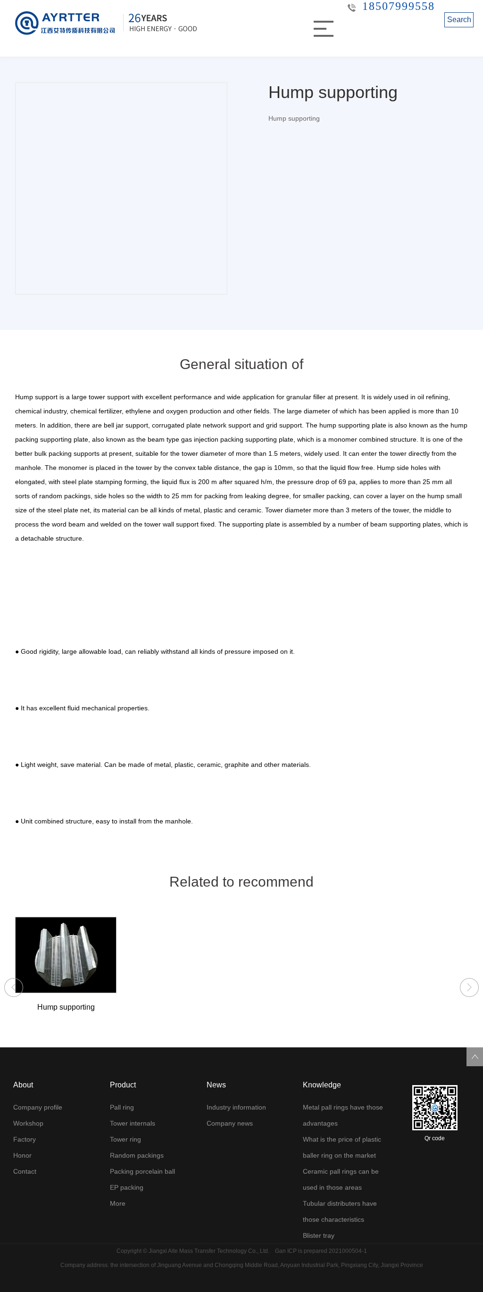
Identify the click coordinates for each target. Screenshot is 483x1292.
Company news (230, 1123)
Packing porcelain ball (142, 1171)
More (117, 1203)
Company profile (37, 1107)
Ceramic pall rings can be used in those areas (341, 1179)
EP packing (126, 1187)
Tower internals (132, 1123)
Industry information (236, 1107)
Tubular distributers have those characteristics (340, 1211)
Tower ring (125, 1139)
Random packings (137, 1155)
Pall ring (122, 1107)
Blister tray (318, 1235)
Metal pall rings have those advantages (343, 1115)
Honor (22, 1155)
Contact (24, 1171)
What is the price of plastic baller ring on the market (342, 1147)
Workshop (28, 1123)
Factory (24, 1139)
